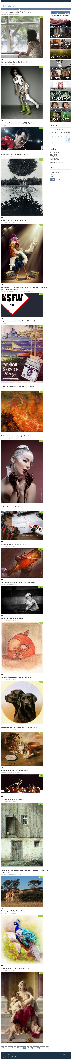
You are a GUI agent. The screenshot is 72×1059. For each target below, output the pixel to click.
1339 (44, 1047)
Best (8, 1)
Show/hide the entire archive (57, 162)
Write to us (5, 1053)
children (17, 620)
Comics (29, 9)
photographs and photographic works (10, 14)
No (53, 177)
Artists (4, 9)
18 (55, 140)
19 (58, 140)
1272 (34, 1047)
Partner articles (6, 1054)
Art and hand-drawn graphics (8, 64)
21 (63, 140)
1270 (28, 1047)
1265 (12, 1047)
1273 (38, 1047)
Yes (53, 174)
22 (66, 140)
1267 (18, 1047)
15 (66, 138)
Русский (56, 13)
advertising (3, 125)
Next (47, 1047)
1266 (15, 1047)
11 (55, 138)
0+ (7, 323)
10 (52, 138)
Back (3, 1047)
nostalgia (30, 291)
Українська (66, 13)
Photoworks (11, 9)
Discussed (13, 1)
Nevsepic (12, 5)
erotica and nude (24, 291)
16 (69, 138)
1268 (21, 1047)
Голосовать (52, 179)
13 (61, 138)
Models (23, 9)
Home (4, 1)
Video (34, 9)
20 (61, 140)
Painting (18, 9)
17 (52, 140)
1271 (31, 1047)
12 (58, 138)
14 (63, 138)
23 (69, 140)
